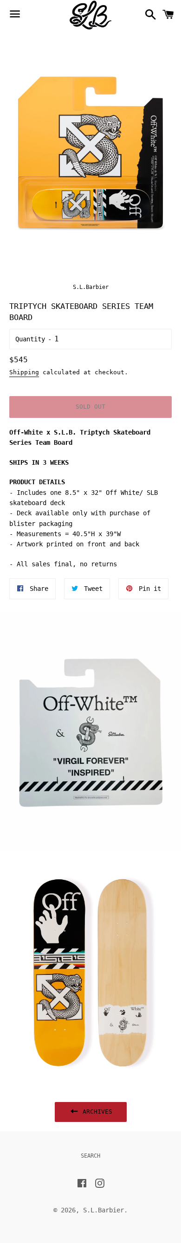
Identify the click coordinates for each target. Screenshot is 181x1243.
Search (90, 1156)
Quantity (30, 339)
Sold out (90, 406)
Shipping (24, 372)
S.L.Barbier (103, 1210)
